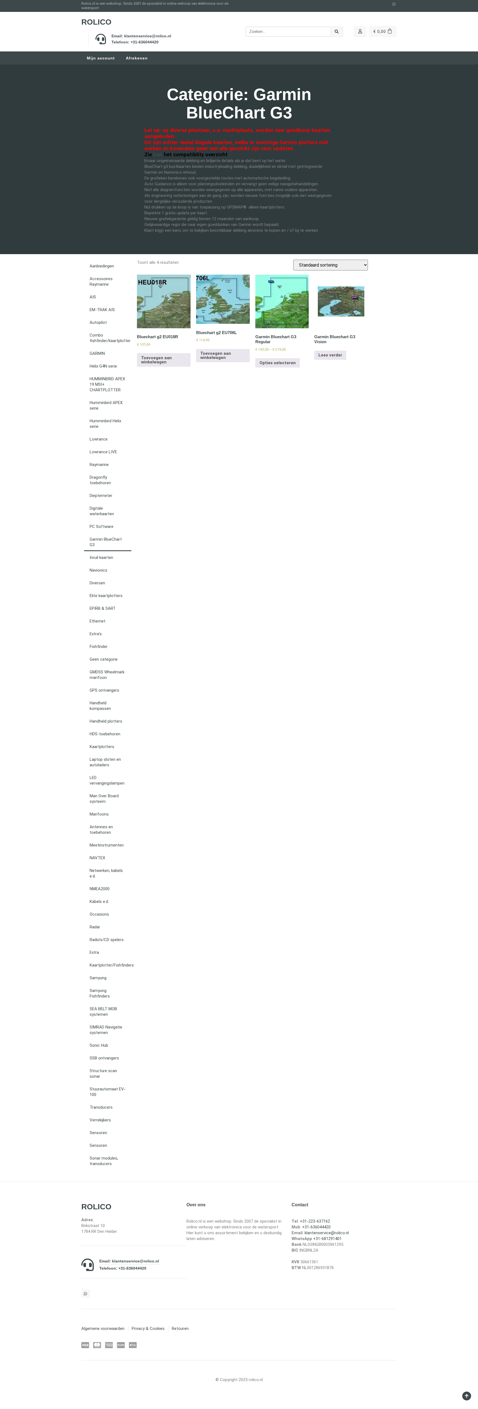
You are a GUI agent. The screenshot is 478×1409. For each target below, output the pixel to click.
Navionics (98, 570)
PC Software (101, 526)
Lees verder (330, 355)
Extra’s (96, 633)
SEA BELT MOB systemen (103, 1011)
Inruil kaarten (101, 557)
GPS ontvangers (104, 690)
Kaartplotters (102, 746)
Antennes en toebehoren (101, 829)
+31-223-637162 (315, 1221)
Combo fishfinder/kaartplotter (110, 338)
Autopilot (98, 322)
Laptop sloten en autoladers (105, 762)
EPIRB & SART (103, 608)
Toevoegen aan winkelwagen (156, 359)
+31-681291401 (327, 1238)
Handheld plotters (106, 721)
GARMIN (97, 353)
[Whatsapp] (394, 4)
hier (157, 155)
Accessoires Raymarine (101, 281)
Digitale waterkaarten (102, 511)
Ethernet (97, 621)
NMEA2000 (100, 888)
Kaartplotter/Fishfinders (110, 965)
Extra (94, 952)
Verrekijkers (100, 1120)
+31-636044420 (316, 1227)
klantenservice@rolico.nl (327, 1232)
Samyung (98, 977)
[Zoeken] (337, 32)
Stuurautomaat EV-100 (108, 1092)
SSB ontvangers (104, 1058)
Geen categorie (104, 659)
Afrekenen (137, 58)
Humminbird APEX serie (106, 405)
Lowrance (99, 439)
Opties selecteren (277, 362)
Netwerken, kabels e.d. (106, 873)
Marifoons (99, 814)
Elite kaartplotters (106, 595)
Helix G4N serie (103, 366)
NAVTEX (97, 857)
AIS (93, 297)
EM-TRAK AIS (102, 309)
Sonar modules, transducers (104, 1161)
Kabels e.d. (99, 901)
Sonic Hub (99, 1045)
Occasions (99, 914)
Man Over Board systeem (104, 798)
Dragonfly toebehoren (100, 480)
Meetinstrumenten (107, 845)
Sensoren (98, 1132)
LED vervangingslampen (107, 780)
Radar (95, 926)
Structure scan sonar (103, 1073)
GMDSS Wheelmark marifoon (107, 675)
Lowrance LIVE (103, 451)
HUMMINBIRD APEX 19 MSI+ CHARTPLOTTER (107, 384)
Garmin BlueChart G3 (106, 542)
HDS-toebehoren (105, 733)
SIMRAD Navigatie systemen (106, 1030)
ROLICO (96, 22)
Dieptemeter (101, 495)
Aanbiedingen (102, 266)
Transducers (101, 1107)
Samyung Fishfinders (100, 993)
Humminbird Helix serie (105, 423)
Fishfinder (99, 646)
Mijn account (101, 58)
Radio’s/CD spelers (107, 939)
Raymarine (99, 464)
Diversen (97, 582)
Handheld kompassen (100, 705)
